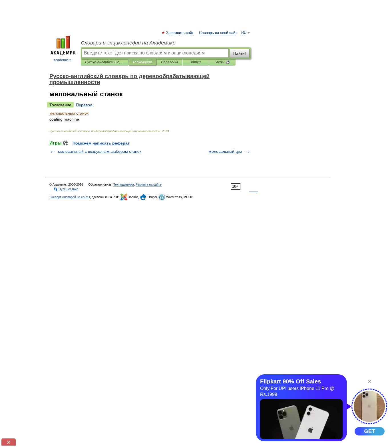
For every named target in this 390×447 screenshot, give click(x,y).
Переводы (169, 62)
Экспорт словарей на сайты (69, 197)
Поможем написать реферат (101, 143)
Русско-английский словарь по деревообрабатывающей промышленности (104, 62)
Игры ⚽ (223, 62)
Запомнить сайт (180, 33)
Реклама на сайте (149, 184)
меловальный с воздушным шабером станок (99, 151)
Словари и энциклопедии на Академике (128, 43)
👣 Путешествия (66, 189)
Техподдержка (123, 184)
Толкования (142, 62)
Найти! (239, 53)
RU (243, 33)
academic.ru (63, 60)
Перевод (84, 105)
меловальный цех (225, 151)
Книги (196, 62)
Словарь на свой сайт (218, 33)
